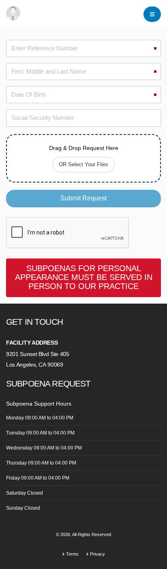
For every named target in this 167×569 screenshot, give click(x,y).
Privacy (97, 554)
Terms (72, 554)
